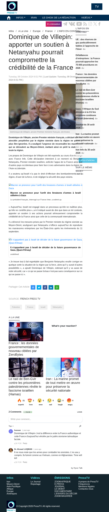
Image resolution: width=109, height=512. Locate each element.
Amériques (12, 494)
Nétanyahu (57, 307)
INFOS (19, 17)
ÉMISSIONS (13, 24)
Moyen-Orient (13, 484)
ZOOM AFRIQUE (62, 481)
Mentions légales (86, 486)
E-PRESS (59, 484)
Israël (43, 307)
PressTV (84, 477)
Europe (10, 491)
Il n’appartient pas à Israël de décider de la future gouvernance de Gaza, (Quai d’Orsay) (45, 248)
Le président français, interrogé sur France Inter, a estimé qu (36, 200)
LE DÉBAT (59, 489)
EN (93, 30)
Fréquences (84, 484)
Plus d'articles (88, 160)
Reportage (36, 484)
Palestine (16, 307)
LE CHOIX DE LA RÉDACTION (59, 17)
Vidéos (35, 477)
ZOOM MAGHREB (63, 496)
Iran (8, 481)
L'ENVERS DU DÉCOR (65, 494)
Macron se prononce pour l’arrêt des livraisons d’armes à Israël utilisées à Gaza (45, 194)
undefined (14, 254)
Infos (10, 477)
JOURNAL (59, 486)
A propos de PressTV (88, 481)
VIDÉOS (85, 17)
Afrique (10, 489)
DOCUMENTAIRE (63, 491)
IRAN (34, 17)
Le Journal (36, 481)
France (30, 307)
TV (97, 6)
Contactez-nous (85, 489)
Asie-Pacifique (13, 486)
